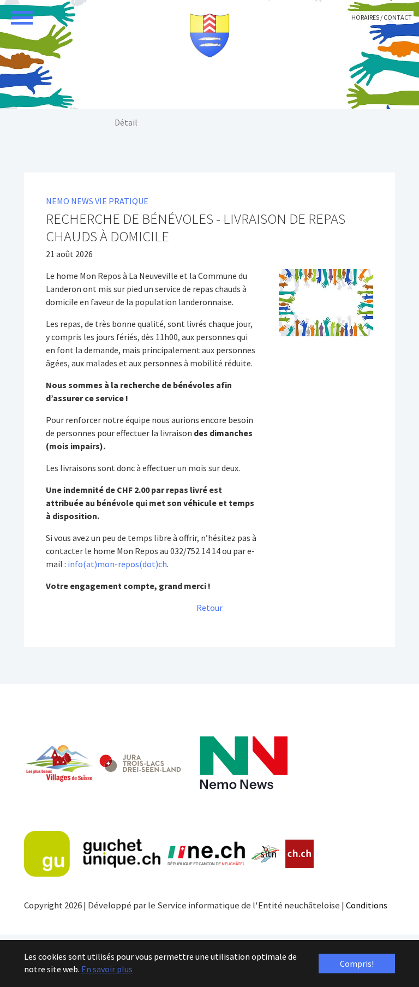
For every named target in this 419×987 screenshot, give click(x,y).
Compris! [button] (357, 963)
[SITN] (265, 854)
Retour (209, 607)
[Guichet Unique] (92, 854)
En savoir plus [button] (107, 969)
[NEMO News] (244, 763)
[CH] (300, 854)
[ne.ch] (206, 854)
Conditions (366, 905)
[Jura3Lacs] (140, 763)
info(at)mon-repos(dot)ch (117, 563)
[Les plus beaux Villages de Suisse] (59, 763)
